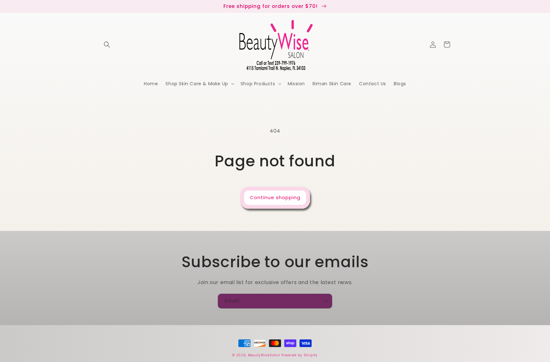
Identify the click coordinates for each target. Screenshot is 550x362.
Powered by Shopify (299, 355)
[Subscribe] (325, 301)
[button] (107, 45)
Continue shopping (275, 197)
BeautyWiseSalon (264, 355)
